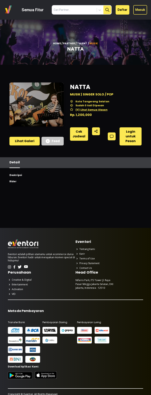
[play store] (20, 375)
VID (14, 294)
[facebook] (14, 267)
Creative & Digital (22, 279)
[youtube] (26, 267)
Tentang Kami (87, 249)
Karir (82, 253)
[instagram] (9, 267)
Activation (17, 289)
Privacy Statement (89, 263)
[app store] (46, 375)
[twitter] (20, 267)
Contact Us (85, 268)
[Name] (107, 10)
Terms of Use (87, 258)
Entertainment (20, 284)
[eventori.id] (23, 248)
